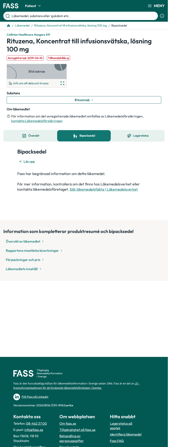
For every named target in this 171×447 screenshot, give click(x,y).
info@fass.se (33, 430)
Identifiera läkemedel (126, 434)
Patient (30, 6)
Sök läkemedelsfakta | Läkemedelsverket (104, 189)
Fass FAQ (117, 441)
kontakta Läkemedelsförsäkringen (37, 121)
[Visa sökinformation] (162, 16)
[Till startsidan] (8, 26)
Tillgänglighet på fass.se (77, 430)
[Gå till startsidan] (11, 6)
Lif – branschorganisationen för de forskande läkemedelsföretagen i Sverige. (76, 386)
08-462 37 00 (36, 423)
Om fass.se (67, 423)
